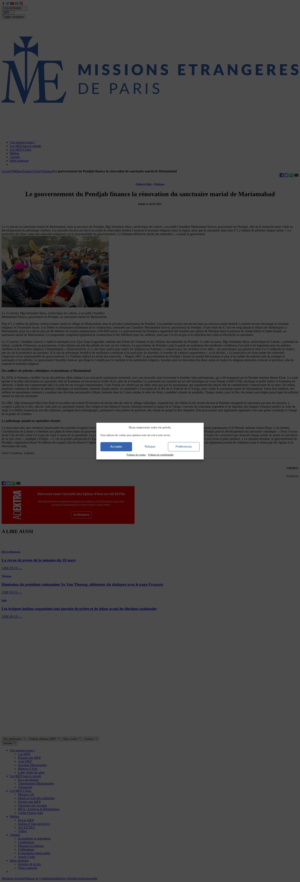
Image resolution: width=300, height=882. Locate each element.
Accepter (116, 446)
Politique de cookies (136, 454)
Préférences (184, 446)
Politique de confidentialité (160, 454)
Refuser (150, 446)
